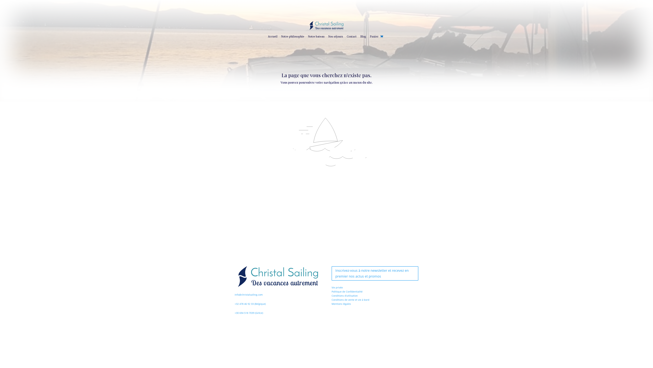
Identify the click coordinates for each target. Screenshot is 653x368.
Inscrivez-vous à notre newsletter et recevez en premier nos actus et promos (372, 273)
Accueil (272, 36)
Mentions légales (341, 303)
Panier (374, 36)
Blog (363, 36)
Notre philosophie (292, 36)
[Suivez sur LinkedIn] (251, 323)
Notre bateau (316, 36)
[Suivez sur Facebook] (237, 323)
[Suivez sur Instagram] (244, 323)
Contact (352, 36)
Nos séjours (335, 36)
